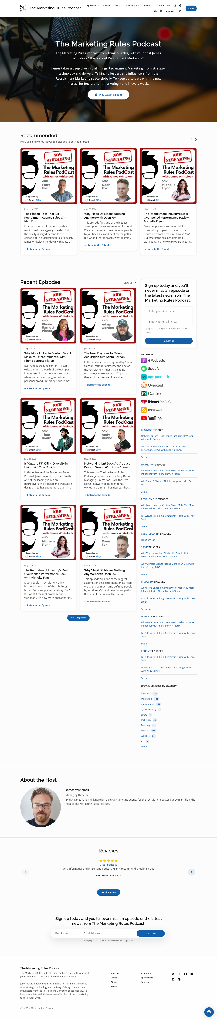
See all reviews (108, 892)
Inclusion (147, 582)
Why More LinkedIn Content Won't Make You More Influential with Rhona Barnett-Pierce (47, 357)
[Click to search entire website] (180, 11)
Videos (106, 5)
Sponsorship (132, 5)
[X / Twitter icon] (172, 974)
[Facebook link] (180, 5)
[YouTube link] (155, 11)
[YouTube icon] (191, 974)
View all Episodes (78, 617)
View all (128, 282)
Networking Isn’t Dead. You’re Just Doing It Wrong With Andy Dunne (167, 437)
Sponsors (171, 11)
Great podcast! (108, 864)
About (118, 5)
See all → (146, 457)
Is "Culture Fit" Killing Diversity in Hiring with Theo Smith (168, 517)
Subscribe (169, 340)
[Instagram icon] (179, 974)
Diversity (146, 616)
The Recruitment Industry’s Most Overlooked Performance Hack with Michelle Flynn (168, 217)
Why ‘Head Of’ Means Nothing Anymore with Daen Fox (167, 483)
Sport (145, 547)
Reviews (148, 5)
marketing (147, 464)
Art (144, 741)
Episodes (92, 5)
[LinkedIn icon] (172, 979)
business (146, 430)
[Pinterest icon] (179, 979)
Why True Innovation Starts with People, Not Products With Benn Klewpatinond (164, 555)
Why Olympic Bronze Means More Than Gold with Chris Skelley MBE (167, 565)
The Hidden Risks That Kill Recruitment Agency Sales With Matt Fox (45, 217)
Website (148, 735)
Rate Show (164, 5)
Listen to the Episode (38, 249)
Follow (191, 8)
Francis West (148, 539)
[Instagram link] (175, 5)
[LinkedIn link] (160, 11)
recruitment (149, 499)
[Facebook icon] (185, 974)
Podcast (146, 651)
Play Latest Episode (110, 94)
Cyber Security (150, 534)
